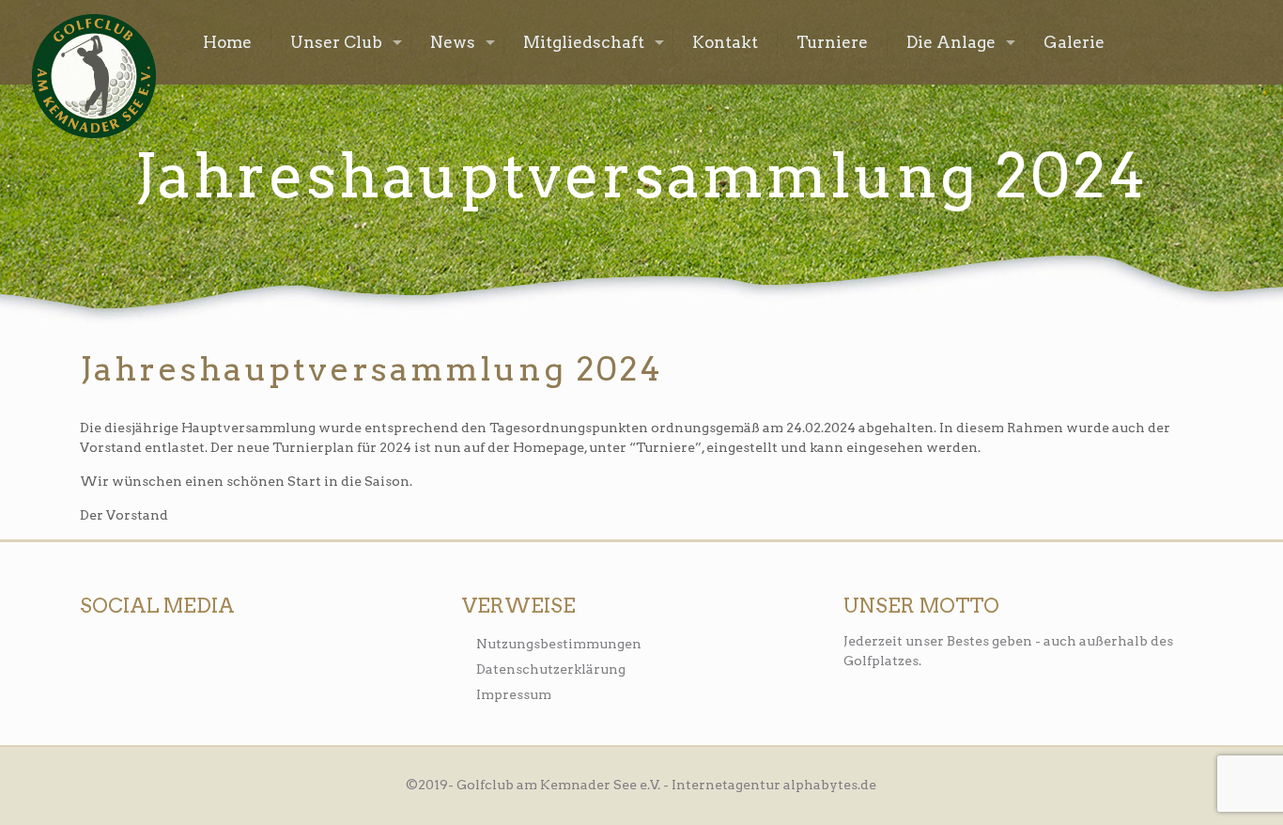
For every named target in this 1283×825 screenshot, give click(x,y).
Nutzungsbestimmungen (559, 643)
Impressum (513, 694)
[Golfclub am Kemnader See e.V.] (94, 76)
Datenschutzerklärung (551, 669)
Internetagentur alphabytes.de (774, 784)
